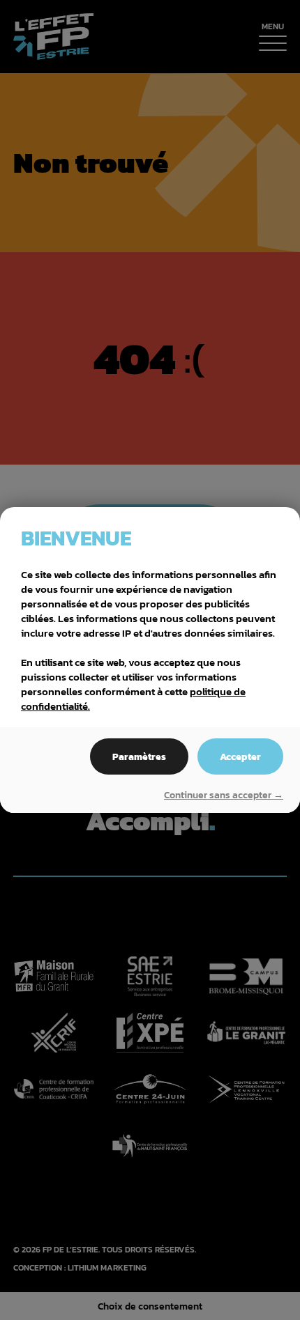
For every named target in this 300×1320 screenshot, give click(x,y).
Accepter (240, 756)
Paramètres (139, 756)
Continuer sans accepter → (223, 795)
